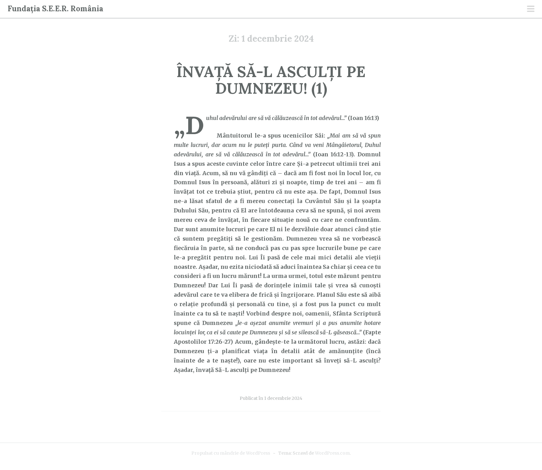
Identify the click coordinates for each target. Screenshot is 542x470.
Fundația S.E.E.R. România (55, 8)
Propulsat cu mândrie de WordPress (230, 453)
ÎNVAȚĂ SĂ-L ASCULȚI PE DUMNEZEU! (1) (271, 80)
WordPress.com (332, 453)
